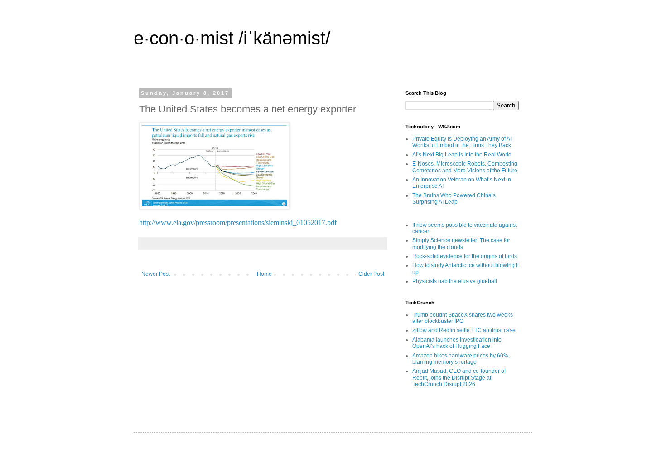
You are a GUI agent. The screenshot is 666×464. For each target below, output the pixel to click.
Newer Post (155, 274)
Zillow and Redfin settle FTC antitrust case (464, 330)
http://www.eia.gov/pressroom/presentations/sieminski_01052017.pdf (238, 222)
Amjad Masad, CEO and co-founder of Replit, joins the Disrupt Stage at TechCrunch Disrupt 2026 (459, 377)
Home (264, 274)
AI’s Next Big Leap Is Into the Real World (462, 154)
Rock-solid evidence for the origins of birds (464, 256)
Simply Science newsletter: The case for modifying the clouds (461, 243)
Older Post (371, 274)
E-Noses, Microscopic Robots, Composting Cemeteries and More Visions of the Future (464, 167)
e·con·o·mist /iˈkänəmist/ (232, 38)
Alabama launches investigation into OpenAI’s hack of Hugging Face (457, 343)
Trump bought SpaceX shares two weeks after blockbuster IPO (462, 318)
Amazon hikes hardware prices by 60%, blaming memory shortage (461, 358)
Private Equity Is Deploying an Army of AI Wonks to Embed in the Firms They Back (462, 142)
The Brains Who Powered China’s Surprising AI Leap (454, 198)
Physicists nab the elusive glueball (454, 281)
